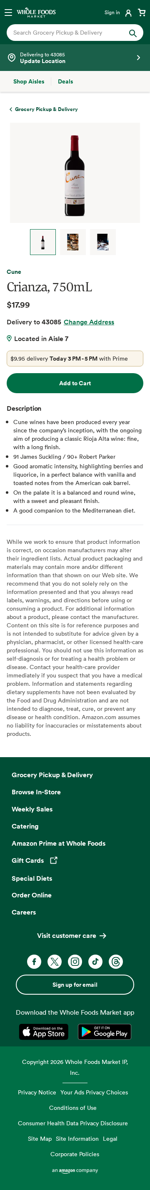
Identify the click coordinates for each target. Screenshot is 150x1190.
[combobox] (68, 32)
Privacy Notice (37, 1092)
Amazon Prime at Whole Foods (58, 843)
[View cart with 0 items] (142, 12)
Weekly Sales (32, 809)
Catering (25, 826)
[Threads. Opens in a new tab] (116, 962)
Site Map (40, 1138)
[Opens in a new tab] (45, 1031)
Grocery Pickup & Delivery (52, 774)
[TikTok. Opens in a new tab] (95, 962)
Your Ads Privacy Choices (94, 1092)
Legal (110, 1138)
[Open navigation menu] (8, 12)
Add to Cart (75, 383)
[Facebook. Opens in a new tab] (34, 962)
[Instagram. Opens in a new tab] (75, 962)
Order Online (32, 894)
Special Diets (32, 878)
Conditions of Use (73, 1108)
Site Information (77, 1138)
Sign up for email (75, 984)
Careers (24, 912)
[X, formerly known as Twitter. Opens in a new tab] (55, 962)
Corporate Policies (74, 1154)
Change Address (89, 321)
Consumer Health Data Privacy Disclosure (73, 1123)
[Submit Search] (133, 33)
